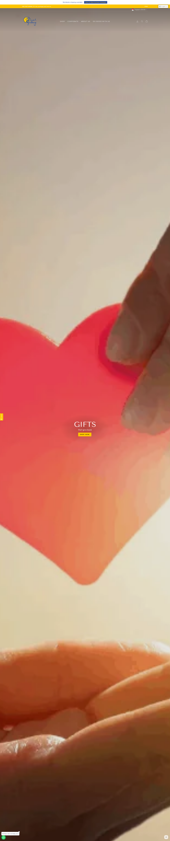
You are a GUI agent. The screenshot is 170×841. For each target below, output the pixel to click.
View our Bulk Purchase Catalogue (95, 2)
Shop (62, 21)
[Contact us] (3, 837)
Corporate (73, 21)
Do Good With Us (101, 21)
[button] (163, 6)
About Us (85, 21)
